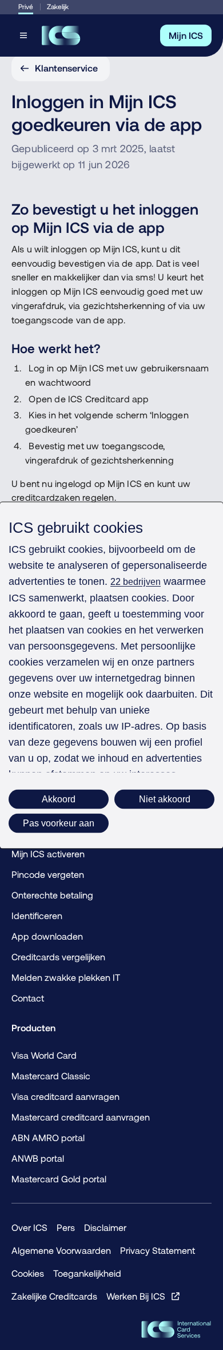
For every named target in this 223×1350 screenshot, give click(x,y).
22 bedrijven (135, 581)
